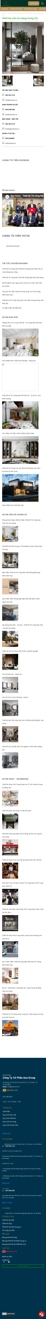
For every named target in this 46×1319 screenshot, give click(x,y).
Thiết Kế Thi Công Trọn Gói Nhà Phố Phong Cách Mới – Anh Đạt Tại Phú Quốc (21, 474)
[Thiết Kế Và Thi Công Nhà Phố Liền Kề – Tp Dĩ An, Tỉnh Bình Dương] (20, 420)
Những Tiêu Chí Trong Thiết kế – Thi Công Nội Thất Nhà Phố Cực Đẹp (22, 329)
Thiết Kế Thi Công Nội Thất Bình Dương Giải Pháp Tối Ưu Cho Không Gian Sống (22, 275)
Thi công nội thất (8, 1235)
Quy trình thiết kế (9, 1123)
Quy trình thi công (9, 1126)
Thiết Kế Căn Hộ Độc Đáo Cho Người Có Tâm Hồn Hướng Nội (22, 753)
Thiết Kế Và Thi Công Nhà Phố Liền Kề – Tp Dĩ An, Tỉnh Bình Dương (21, 401)
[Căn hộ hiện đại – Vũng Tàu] (10, 690)
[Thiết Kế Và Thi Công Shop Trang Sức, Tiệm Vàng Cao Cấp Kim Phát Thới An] (10, 1033)
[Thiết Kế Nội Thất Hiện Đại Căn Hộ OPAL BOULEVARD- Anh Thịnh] (10, 739)
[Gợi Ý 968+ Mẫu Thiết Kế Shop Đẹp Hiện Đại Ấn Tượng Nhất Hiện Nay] (10, 980)
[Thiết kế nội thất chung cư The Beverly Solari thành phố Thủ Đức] (10, 565)
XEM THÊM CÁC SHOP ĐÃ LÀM (13, 510)
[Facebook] (4, 1267)
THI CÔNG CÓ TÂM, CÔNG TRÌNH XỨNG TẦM (18, 438)
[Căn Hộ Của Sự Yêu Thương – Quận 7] (10, 713)
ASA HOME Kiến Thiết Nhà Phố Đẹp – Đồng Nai (19, 365)
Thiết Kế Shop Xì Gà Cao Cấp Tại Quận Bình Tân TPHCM (21, 865)
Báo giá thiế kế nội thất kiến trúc (14, 1249)
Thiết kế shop (7, 1228)
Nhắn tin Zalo (7, 1261)
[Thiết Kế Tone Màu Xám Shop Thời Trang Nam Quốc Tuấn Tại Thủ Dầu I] (10, 928)
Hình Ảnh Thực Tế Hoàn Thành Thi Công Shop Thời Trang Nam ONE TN (22, 889)
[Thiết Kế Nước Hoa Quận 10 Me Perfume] (10, 826)
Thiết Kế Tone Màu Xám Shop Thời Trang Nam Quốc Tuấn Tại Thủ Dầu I (23, 915)
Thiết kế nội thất (8, 1225)
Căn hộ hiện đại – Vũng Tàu (12, 679)
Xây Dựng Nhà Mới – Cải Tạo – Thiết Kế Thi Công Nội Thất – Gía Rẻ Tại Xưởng (22, 631)
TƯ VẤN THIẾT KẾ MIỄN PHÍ (11, 313)
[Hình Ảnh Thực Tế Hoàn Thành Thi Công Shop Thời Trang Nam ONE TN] (10, 902)
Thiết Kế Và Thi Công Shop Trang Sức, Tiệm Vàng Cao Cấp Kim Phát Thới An (22, 1020)
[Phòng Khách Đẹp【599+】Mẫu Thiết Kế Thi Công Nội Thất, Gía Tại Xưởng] (10, 539)
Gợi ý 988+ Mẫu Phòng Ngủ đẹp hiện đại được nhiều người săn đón (21, 605)
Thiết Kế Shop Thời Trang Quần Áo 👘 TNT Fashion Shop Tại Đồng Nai (22, 790)
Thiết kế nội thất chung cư (11, 1232)
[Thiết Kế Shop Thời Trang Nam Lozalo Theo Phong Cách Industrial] (10, 954)
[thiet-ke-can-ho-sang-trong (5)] (23, 73)
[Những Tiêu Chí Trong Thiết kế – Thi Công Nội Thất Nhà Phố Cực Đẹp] (20, 347)
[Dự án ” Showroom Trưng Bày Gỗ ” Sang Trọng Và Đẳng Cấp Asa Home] (10, 1007)
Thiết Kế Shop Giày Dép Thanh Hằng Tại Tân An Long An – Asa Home (22, 840)
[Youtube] (9, 1267)
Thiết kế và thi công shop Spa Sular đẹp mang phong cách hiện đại (23, 306)
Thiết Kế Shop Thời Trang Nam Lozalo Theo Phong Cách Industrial (22, 941)
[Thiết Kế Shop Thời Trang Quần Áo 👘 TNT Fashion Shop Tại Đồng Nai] (10, 803)
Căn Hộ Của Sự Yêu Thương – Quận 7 (15, 702)
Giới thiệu (6, 1116)
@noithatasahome (12, 246)
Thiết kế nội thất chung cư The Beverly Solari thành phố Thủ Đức (22, 552)
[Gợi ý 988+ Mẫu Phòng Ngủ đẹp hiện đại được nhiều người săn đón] (10, 617)
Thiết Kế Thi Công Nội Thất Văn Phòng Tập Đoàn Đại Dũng (22, 282)
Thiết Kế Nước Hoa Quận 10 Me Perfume (16, 815)
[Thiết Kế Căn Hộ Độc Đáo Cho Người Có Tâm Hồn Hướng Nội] (10, 765)
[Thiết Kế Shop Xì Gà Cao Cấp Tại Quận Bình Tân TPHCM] (10, 875)
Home (4, 13)
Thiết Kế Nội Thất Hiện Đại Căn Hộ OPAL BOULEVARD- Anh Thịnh (23, 726)
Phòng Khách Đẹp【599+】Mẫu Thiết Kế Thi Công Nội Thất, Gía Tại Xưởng (21, 526)
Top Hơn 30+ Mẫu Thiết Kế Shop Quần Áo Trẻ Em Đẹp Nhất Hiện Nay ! (21, 298)
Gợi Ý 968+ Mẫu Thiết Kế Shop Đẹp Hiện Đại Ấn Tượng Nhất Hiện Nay (21, 968)
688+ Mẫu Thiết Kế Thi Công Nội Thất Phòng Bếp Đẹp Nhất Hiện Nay (21, 578)
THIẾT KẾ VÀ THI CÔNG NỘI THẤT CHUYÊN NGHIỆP (20, 656)
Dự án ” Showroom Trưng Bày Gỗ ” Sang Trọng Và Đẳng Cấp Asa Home (21, 994)
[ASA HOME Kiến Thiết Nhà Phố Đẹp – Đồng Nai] (20, 382)
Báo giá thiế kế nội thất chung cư (14, 1245)
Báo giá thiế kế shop (9, 1242)
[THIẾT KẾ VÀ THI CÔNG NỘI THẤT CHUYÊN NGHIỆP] (10, 667)
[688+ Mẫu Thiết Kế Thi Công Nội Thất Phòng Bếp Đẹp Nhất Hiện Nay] (10, 591)
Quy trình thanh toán (10, 1130)
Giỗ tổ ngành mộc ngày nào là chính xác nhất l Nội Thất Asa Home (22, 289)
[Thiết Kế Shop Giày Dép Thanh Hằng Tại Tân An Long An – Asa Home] (10, 852)
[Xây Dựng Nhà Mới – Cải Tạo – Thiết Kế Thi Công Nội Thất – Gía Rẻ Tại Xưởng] (10, 644)
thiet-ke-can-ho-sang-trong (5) (17, 13)
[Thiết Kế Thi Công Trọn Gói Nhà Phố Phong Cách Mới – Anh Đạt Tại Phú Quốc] (20, 493)
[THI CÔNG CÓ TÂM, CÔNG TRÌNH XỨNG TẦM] (20, 455)
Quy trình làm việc (9, 1119)
